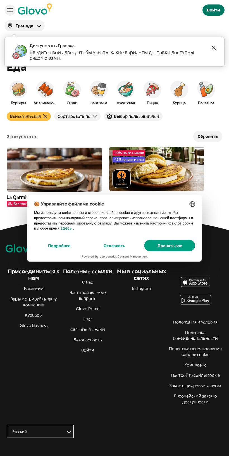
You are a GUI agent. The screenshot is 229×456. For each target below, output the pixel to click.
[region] (114, 92)
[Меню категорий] (10, 10)
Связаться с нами (87, 329)
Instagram (141, 288)
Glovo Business (33, 325)
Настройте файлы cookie (195, 375)
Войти (87, 350)
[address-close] (213, 47)
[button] (18, 92)
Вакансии (34, 288)
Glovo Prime (87, 308)
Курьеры (33, 315)
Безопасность (87, 339)
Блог (87, 319)
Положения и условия (195, 322)
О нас (87, 282)
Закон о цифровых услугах (195, 385)
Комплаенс (195, 364)
